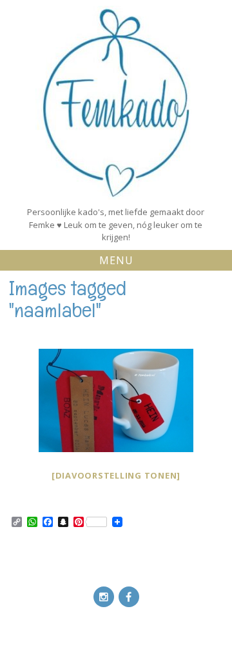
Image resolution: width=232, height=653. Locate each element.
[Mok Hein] (116, 400)
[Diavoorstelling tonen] (116, 475)
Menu (116, 260)
